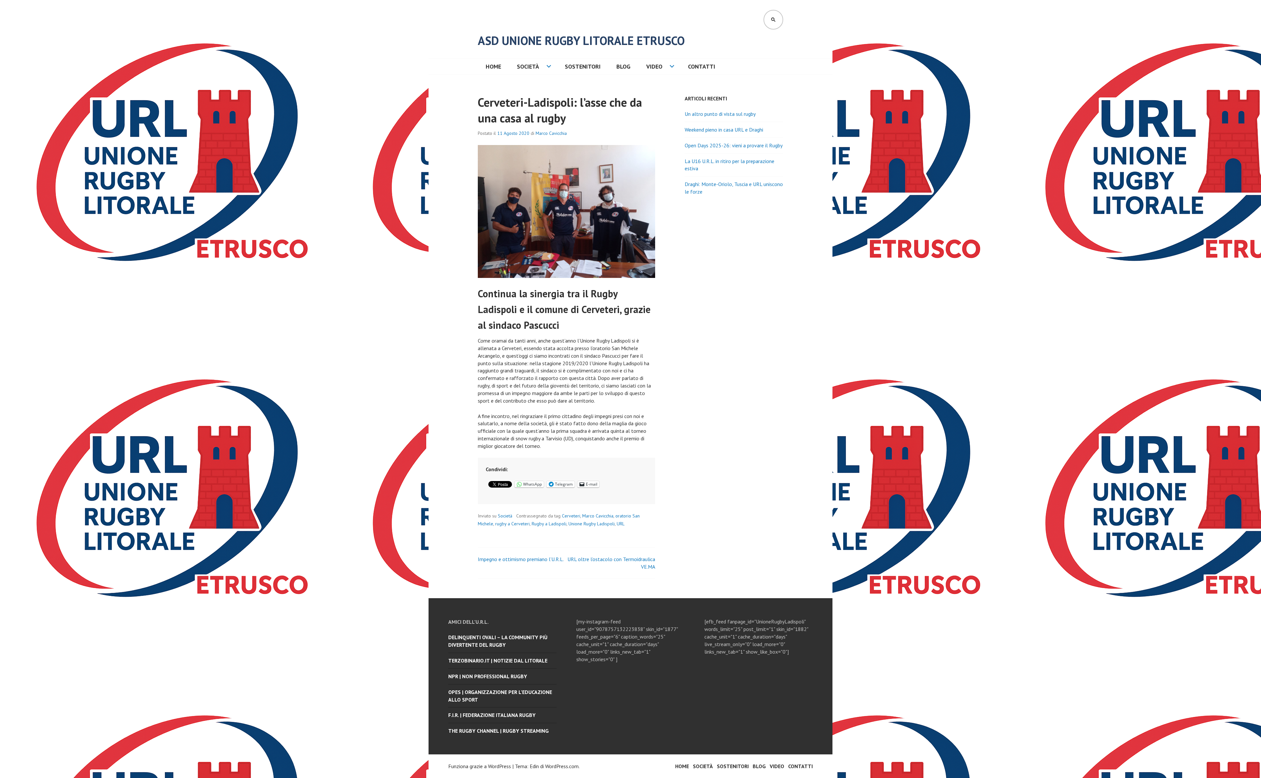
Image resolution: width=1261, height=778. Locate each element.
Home (493, 66)
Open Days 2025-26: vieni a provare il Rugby (734, 145)
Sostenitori (583, 66)
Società (528, 66)
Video (654, 66)
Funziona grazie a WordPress (479, 766)
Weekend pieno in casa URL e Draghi (724, 129)
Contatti (701, 66)
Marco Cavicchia (551, 133)
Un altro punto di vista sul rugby (720, 114)
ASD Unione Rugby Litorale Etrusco (581, 40)
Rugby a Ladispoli (549, 524)
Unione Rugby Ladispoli (591, 524)
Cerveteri (571, 516)
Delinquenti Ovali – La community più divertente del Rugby (497, 641)
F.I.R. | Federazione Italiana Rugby (492, 715)
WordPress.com (562, 766)
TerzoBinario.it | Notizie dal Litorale (497, 660)
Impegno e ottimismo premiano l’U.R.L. (521, 559)
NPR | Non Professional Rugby (487, 676)
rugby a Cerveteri (512, 524)
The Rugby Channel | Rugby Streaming (498, 730)
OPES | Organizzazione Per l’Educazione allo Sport (500, 696)
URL (621, 524)
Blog (623, 66)
